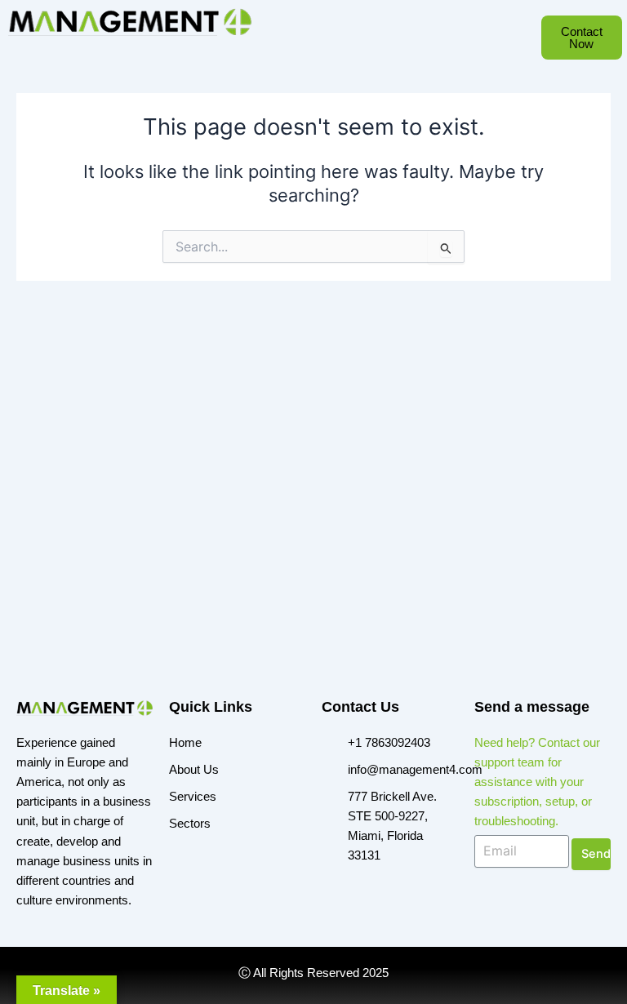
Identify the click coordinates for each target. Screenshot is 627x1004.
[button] (304, 51)
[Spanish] (340, 49)
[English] (324, 49)
